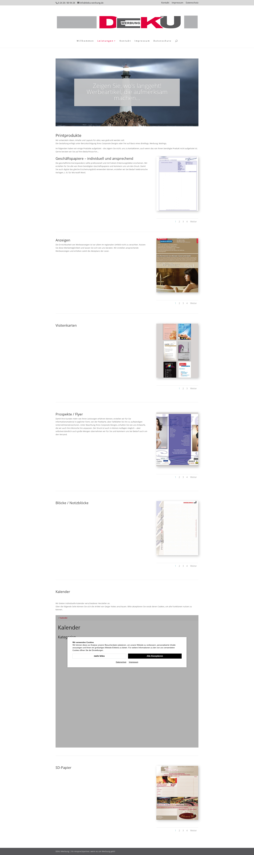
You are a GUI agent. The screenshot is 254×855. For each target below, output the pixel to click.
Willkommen (85, 41)
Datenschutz (192, 3)
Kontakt (165, 3)
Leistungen (105, 41)
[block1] (177, 554)
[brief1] (177, 210)
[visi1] (177, 377)
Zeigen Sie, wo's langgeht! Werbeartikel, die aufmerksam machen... (127, 92)
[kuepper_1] (177, 291)
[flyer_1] (177, 465)
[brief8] (177, 819)
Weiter (193, 221)
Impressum (177, 3)
